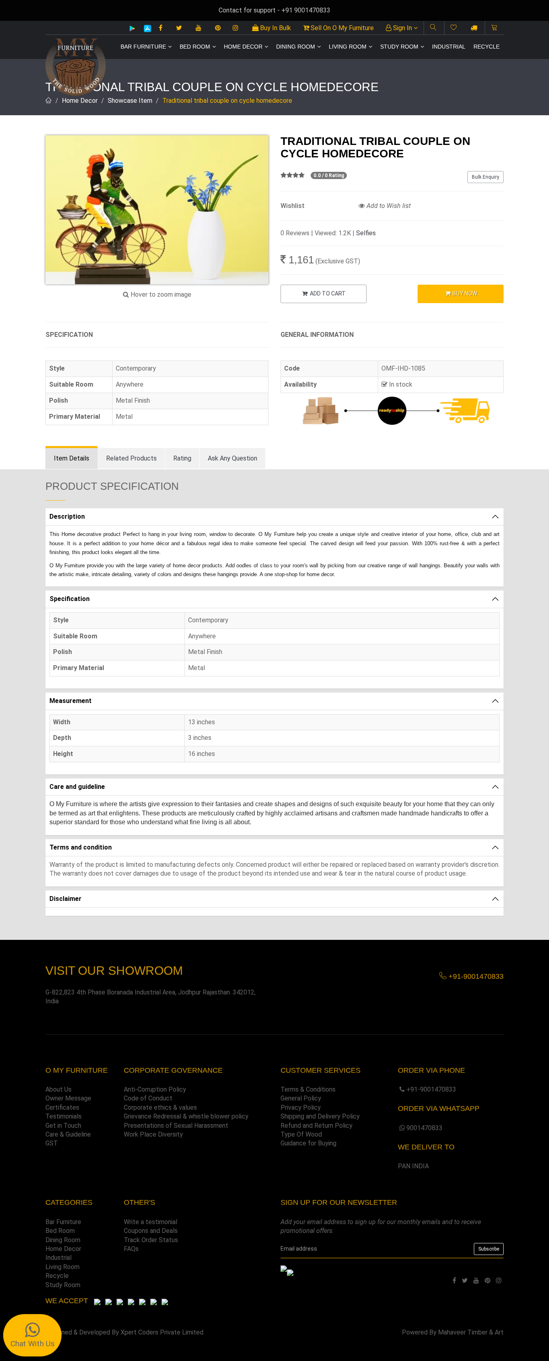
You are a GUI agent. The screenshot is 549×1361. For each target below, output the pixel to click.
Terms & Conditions (308, 1089)
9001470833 (424, 1128)
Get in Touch (63, 1125)
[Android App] (132, 28)
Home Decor (243, 46)
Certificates (62, 1107)
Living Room (348, 46)
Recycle (486, 46)
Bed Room (195, 46)
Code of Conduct (148, 1098)
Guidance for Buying (308, 1143)
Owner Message (68, 1098)
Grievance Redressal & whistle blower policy (186, 1116)
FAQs (131, 1249)
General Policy (301, 1098)
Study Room (399, 46)
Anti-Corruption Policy (155, 1089)
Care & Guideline (68, 1134)
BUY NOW (464, 293)
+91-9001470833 (431, 1089)
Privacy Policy (301, 1107)
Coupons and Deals (151, 1231)
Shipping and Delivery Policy (320, 1116)
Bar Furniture (143, 46)
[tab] (71, 458)
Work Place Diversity (153, 1134)
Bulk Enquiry (485, 177)
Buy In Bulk (274, 28)
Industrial (448, 46)
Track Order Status (151, 1240)
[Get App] (290, 1272)
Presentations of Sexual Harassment (176, 1125)
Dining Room (295, 46)
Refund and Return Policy (316, 1125)
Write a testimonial (150, 1222)
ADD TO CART (327, 293)
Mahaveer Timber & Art (471, 1332)
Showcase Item (130, 100)
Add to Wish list (388, 206)
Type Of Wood (301, 1134)
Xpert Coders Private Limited (162, 1332)
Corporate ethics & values (160, 1107)
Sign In (402, 28)
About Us (58, 1089)
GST (51, 1143)
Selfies (366, 233)
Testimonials (63, 1116)
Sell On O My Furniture (341, 28)
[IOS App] (144, 28)
